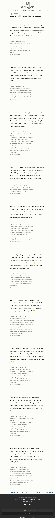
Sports (46, 10)
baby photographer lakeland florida (20, 137)
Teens (23, 43)
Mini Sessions (31, 10)
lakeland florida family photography (20, 320)
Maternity (22, 133)
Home (8, 10)
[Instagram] (27, 504)
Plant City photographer (15, 239)
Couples (13, 133)
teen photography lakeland (16, 333)
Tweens (28, 43)
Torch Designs (32, 517)
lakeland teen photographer (16, 92)
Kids (18, 185)
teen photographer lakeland (23, 94)
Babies (12, 369)
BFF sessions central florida (18, 45)
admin (12, 41)
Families (18, 133)
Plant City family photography (23, 238)
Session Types (15, 10)
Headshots (13, 185)
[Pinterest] (30, 504)
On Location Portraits (16, 43)
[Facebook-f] (24, 504)
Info (23, 10)
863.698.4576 (27, 501)
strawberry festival (26, 239)
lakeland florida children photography (19, 189)
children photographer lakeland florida (20, 187)
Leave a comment (15, 54)
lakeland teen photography (23, 48)
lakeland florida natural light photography (21, 90)
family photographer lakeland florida (19, 279)
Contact (39, 10)
